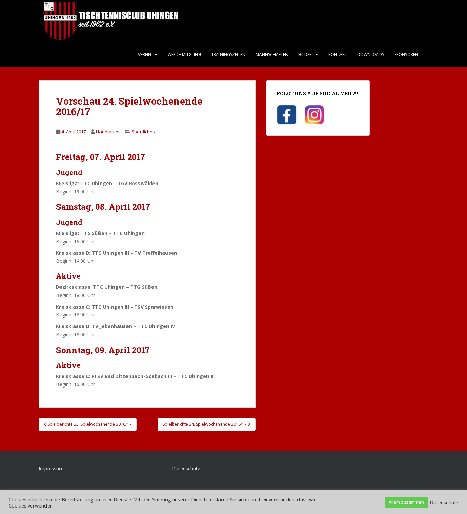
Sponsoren (406, 54)
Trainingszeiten (228, 54)
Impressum (51, 468)
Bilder (305, 54)
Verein (144, 54)
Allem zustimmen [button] (406, 502)
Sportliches (143, 131)
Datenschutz (186, 468)
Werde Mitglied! (184, 54)
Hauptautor (108, 131)
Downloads (370, 54)
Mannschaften (272, 54)
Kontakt (337, 54)
